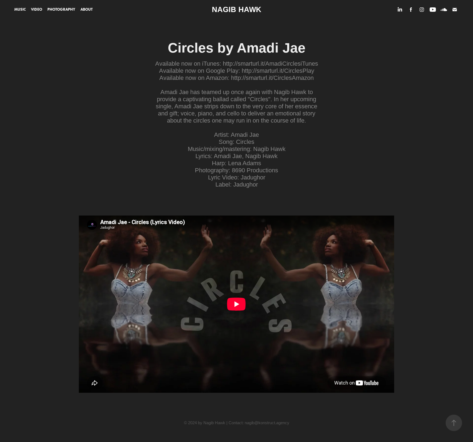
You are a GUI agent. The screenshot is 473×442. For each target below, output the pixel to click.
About (86, 9)
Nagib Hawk (236, 9)
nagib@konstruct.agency (267, 422)
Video (36, 9)
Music (20, 9)
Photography (61, 9)
